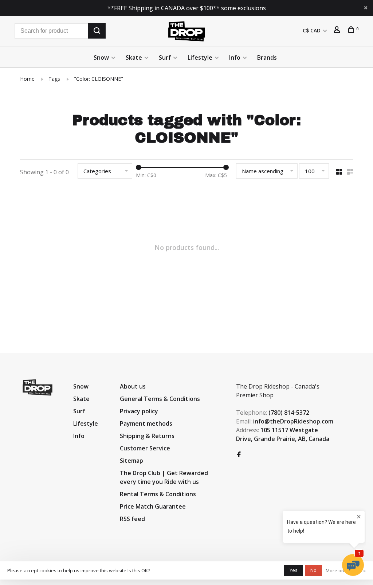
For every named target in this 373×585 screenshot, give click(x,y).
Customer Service (145, 448)
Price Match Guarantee (153, 506)
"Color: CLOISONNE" (98, 78)
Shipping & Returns (147, 436)
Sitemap (131, 461)
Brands (267, 57)
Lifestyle (200, 57)
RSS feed (132, 519)
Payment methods (146, 423)
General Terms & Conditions (160, 399)
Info (234, 57)
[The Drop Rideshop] (37, 387)
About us (133, 386)
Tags (54, 78)
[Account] (338, 30)
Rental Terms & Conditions (158, 494)
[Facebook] (239, 455)
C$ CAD (312, 30)
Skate (134, 57)
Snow (101, 57)
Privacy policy (139, 411)
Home (27, 78)
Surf (165, 57)
